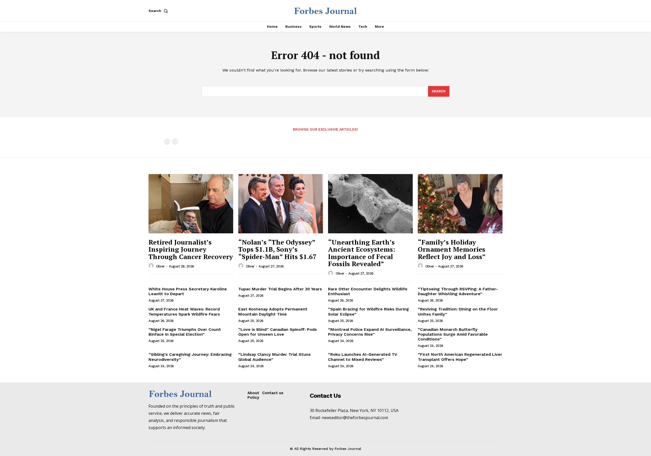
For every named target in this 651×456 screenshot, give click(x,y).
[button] (159, 10)
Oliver (160, 266)
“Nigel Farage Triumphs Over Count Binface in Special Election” (185, 332)
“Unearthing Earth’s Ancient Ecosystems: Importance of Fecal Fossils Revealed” (361, 253)
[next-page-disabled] (175, 141)
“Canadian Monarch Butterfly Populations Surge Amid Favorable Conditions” (453, 334)
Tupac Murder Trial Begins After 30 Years (280, 289)
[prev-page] (167, 141)
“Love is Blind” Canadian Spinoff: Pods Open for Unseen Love (277, 332)
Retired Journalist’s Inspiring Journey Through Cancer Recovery (191, 249)
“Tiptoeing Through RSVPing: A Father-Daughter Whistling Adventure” (458, 291)
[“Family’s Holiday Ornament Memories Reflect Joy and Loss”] (460, 203)
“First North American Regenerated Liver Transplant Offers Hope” (460, 357)
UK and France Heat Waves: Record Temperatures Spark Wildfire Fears (184, 311)
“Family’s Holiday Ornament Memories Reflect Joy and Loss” (451, 249)
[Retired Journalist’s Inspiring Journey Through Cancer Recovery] (191, 203)
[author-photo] (152, 266)
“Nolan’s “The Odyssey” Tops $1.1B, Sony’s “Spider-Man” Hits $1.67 (277, 249)
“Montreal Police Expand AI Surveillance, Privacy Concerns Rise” (370, 332)
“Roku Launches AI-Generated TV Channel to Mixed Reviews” (362, 357)
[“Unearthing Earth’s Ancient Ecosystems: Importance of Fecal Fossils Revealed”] (370, 203)
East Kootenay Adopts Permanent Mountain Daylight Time (272, 311)
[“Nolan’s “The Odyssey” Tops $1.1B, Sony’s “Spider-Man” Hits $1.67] (280, 203)
